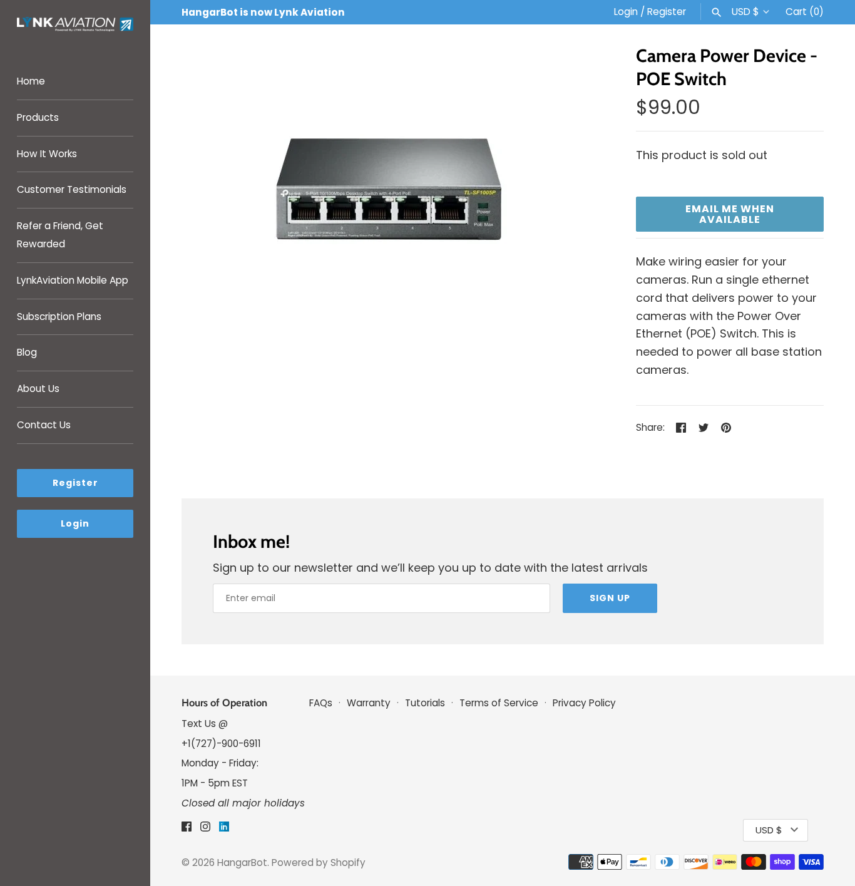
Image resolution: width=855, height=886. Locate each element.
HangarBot (242, 862)
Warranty (369, 702)
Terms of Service (498, 702)
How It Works (47, 153)
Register (666, 11)
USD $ (745, 12)
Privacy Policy (584, 702)
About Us (38, 388)
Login (626, 11)
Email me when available (729, 214)
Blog (27, 352)
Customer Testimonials (71, 189)
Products (38, 117)
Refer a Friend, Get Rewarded (60, 234)
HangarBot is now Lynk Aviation (263, 12)
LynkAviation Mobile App (72, 280)
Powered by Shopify (319, 862)
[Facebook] (187, 830)
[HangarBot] (75, 25)
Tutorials (426, 702)
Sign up (610, 598)
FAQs (322, 702)
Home (31, 81)
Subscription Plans (59, 316)
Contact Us (44, 424)
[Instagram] (205, 830)
